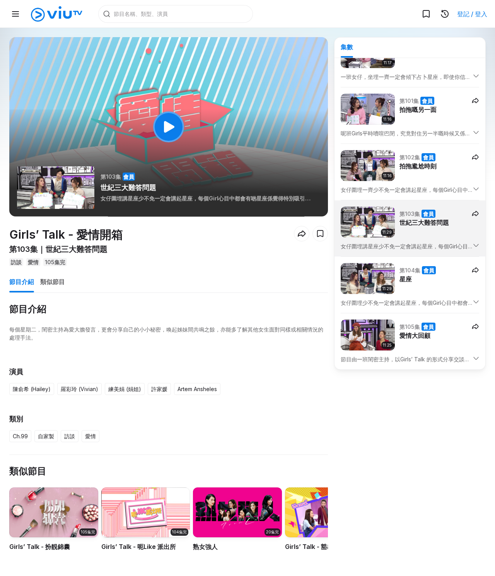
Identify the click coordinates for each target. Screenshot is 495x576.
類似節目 (52, 281)
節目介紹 (21, 281)
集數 (347, 47)
